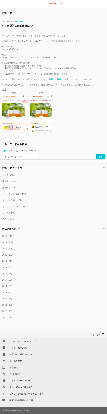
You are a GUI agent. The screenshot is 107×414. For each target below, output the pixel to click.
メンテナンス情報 (14, 194)
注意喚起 (10, 181)
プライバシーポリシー (19, 380)
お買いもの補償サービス (20, 354)
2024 (7, 236)
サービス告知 (19, 21)
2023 (8, 242)
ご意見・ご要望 (54, 79)
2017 (7, 280)
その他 (9, 219)
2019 (7, 267)
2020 (7, 261)
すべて (9, 175)
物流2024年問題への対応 (21, 400)
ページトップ (94, 335)
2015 (7, 292)
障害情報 (10, 187)
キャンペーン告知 (14, 206)
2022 (8, 248)
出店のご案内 (15, 361)
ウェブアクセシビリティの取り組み (26, 393)
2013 (7, 305)
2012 (7, 311)
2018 (7, 273)
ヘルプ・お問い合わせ (19, 348)
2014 (7, 298)
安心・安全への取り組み (20, 387)
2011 (7, 317)
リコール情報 (11, 212)
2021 (8, 255)
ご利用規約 (14, 374)
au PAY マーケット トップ (22, 341)
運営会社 (13, 367)
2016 (7, 286)
